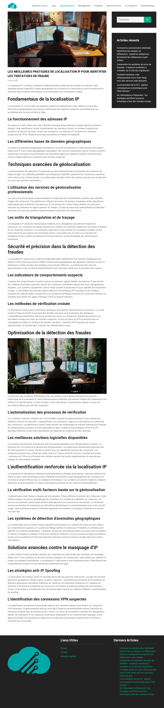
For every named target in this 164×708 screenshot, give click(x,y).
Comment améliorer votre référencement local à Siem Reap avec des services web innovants (132, 77)
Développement (67, 6)
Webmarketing (147, 6)
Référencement (114, 6)
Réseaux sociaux (40, 6)
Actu (54, 6)
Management (84, 6)
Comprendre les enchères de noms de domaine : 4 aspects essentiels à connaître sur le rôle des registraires (134, 67)
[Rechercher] (147, 20)
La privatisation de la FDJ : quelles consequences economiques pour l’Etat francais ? (132, 88)
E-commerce (131, 6)
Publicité (99, 6)
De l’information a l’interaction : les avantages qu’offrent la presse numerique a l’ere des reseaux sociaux (134, 98)
